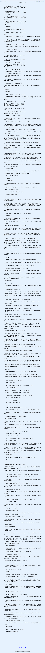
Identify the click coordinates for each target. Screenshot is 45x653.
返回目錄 (22, 647)
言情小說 (26, 651)
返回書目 (38, 1)
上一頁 (35, 1)
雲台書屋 (1, 1)
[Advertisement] (33, 19)
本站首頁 (16, 651)
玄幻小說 (19, 651)
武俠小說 (21, 651)
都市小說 (24, 651)
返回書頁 (43, 1)
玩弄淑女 (4, 1)
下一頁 (41, 1)
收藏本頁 (29, 651)
